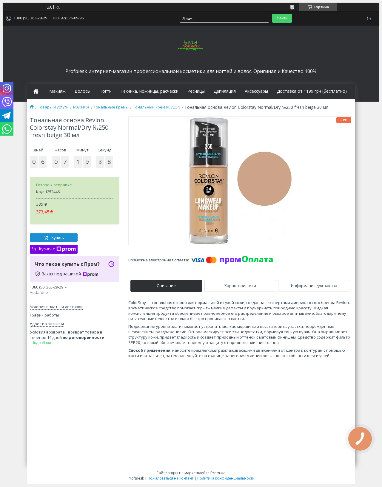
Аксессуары (256, 91)
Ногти (105, 91)
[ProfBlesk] (191, 46)
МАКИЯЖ (81, 107)
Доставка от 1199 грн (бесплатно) (312, 91)
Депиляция (225, 91)
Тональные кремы (111, 107)
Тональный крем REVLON (156, 107)
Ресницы (196, 91)
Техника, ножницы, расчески (149, 91)
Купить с (47, 249)
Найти (282, 18)
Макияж (57, 91)
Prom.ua (218, 472)
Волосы (82, 91)
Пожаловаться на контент (170, 478)
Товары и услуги (53, 107)
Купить (57, 237)
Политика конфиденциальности (226, 478)
